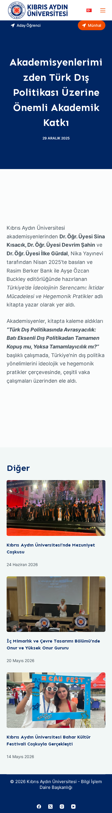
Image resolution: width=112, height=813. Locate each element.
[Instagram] (62, 806)
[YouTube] (73, 806)
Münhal (94, 25)
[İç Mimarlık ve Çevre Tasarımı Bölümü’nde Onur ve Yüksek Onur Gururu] (56, 604)
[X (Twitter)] (50, 806)
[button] (89, 10)
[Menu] (102, 10)
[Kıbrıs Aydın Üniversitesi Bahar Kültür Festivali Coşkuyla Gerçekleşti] (56, 700)
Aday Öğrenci (28, 25)
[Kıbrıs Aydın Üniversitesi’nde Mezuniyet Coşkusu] (56, 508)
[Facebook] (39, 806)
